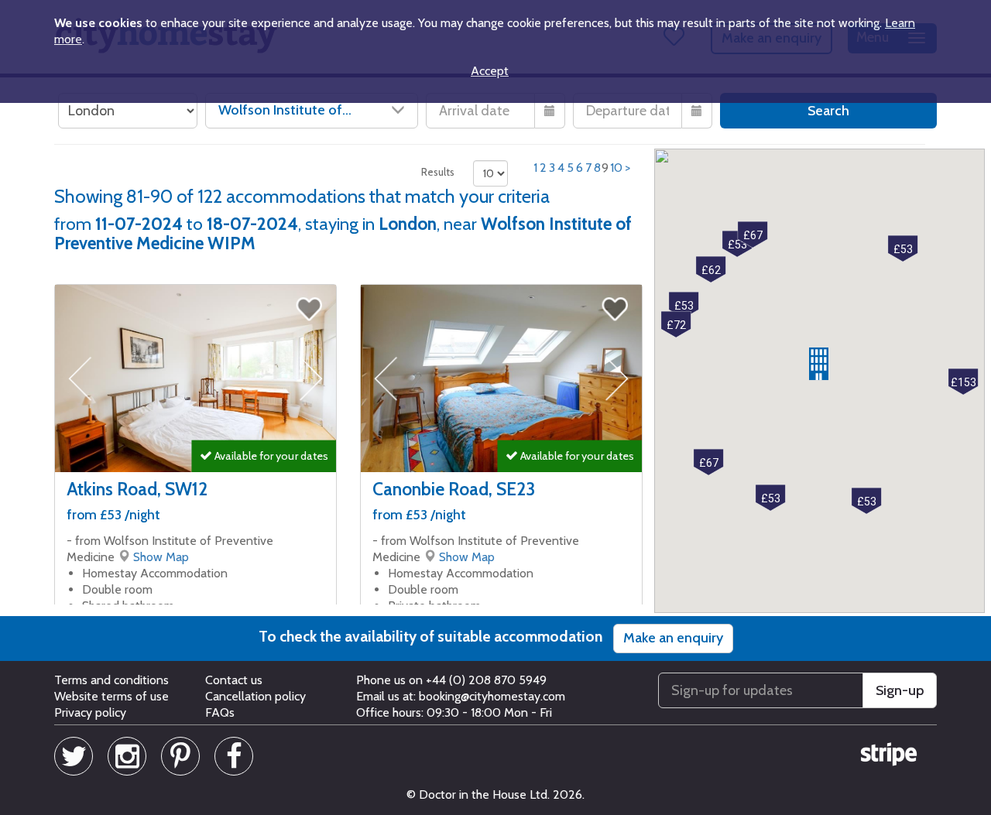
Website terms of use (111, 696)
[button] (818, 364)
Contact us (233, 680)
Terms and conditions (111, 680)
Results (437, 172)
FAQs (220, 712)
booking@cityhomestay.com (492, 696)
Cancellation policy (255, 696)
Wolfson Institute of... (284, 109)
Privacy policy (90, 712)
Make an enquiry (673, 637)
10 (616, 167)
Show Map (161, 557)
